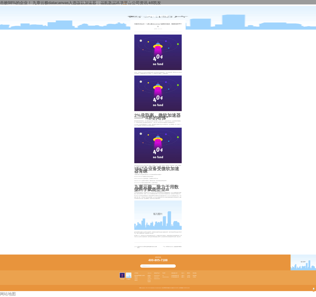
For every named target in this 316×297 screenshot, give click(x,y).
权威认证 (136, 280)
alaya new (96, 2)
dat (163, 275)
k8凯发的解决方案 (114, 2)
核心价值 (149, 280)
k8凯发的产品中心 (102, 2)
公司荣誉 (136, 278)
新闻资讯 (124, 2)
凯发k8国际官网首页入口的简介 (140, 275)
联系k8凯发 (130, 2)
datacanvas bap (157, 278)
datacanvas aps (156, 275)
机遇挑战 (149, 275)
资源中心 (120, 2)
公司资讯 (188, 275)
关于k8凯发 (91, 2)
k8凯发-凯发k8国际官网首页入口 (82, 2)
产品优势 (149, 281)
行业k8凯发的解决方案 (175, 275)
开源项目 (108, 2)
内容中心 (182, 275)
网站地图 (8, 294)
